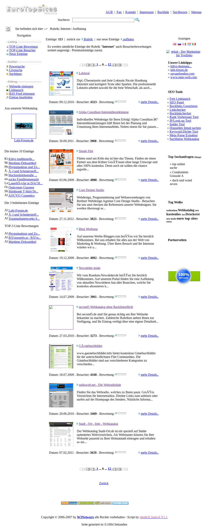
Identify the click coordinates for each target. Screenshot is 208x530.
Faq (119, 12)
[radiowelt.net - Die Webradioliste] (61, 406)
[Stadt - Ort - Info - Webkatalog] (61, 445)
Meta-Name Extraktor (184, 135)
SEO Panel (177, 102)
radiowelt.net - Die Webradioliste (100, 385)
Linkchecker (178, 109)
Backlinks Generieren (183, 106)
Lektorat (84, 73)
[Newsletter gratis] (61, 289)
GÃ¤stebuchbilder (90, 346)
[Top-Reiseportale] (69, 503)
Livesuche (15, 70)
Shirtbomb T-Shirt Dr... (23, 191)
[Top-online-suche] (120, 503)
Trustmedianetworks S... (24, 218)
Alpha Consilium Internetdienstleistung (104, 112)
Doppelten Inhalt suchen (185, 128)
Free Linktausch (180, 98)
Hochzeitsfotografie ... (23, 175)
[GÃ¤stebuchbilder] (61, 367)
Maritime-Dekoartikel (22, 163)
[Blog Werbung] (61, 250)
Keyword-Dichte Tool (184, 131)
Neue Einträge (18, 54)
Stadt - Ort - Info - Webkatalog (98, 424)
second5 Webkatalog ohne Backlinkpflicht (106, 307)
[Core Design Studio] (61, 211)
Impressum (147, 12)
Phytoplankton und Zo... (24, 167)
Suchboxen (180, 12)
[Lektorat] (61, 94)
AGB (109, 12)
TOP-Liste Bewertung (23, 46)
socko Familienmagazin (24, 179)
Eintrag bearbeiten (20, 97)
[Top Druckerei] (86, 503)
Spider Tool (177, 124)
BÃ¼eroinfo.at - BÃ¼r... (25, 237)
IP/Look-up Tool (180, 120)
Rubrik (88, 39)
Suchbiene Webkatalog (184, 139)
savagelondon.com (182, 73)
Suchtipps (15, 73)
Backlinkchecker (180, 113)
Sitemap (196, 12)
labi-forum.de (179, 70)
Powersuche (17, 66)
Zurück (103, 483)
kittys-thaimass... (181, 66)
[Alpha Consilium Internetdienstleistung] (61, 133)
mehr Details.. (150, 102)
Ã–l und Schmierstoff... (24, 171)
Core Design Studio (91, 190)
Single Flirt (86, 151)
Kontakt (130, 12)
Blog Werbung (88, 229)
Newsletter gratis (89, 268)
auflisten (128, 39)
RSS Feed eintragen (22, 93)
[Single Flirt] (61, 172)
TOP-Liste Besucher (22, 50)
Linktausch (16, 90)
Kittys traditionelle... (22, 159)
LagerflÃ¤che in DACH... (25, 183)
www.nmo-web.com (183, 77)
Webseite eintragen (21, 86)
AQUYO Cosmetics (21, 195)
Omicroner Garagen (21, 187)
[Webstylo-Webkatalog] (103, 503)
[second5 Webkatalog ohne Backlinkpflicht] (61, 328)
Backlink (163, 12)
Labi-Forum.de (24, 140)
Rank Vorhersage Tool (184, 117)
